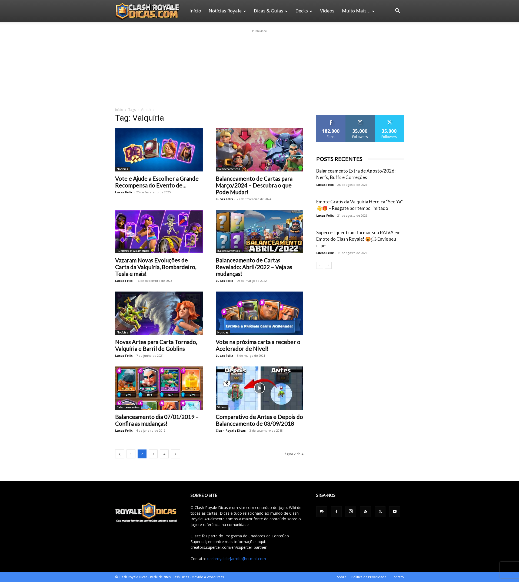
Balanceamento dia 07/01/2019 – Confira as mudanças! (157, 420)
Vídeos (327, 11)
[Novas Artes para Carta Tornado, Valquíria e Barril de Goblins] (159, 313)
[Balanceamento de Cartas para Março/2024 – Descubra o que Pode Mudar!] (259, 149)
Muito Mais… (356, 11)
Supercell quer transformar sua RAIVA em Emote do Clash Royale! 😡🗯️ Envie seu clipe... (358, 239)
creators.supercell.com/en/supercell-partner (229, 547)
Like (331, 117)
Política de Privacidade (368, 577)
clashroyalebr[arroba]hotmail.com (236, 558)
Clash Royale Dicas (231, 430)
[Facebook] (336, 511)
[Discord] (321, 511)
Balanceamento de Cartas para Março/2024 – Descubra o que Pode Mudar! (254, 185)
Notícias (122, 169)
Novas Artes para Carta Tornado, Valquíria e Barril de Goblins (156, 345)
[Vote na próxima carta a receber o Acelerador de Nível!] (259, 313)
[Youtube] (394, 511)
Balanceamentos (228, 169)
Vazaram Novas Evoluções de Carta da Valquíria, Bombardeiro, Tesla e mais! (155, 267)
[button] (397, 11)
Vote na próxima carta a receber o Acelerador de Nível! (258, 345)
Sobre (341, 577)
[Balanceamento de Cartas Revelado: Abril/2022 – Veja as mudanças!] (259, 231)
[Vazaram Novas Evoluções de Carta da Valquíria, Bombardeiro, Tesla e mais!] (159, 231)
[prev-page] (119, 453)
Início (195, 11)
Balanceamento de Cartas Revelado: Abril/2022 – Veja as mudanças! (254, 267)
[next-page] (175, 453)
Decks (301, 11)
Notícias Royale (225, 11)
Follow (360, 117)
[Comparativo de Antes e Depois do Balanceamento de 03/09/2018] (259, 388)
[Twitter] (380, 511)
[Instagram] (350, 511)
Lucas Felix (123, 192)
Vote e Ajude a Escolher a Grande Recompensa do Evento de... (157, 182)
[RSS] (365, 511)
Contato (397, 577)
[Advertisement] (259, 67)
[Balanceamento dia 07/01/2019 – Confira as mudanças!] (159, 388)
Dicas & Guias (268, 11)
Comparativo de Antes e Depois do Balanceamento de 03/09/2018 (259, 420)
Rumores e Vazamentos (133, 251)
